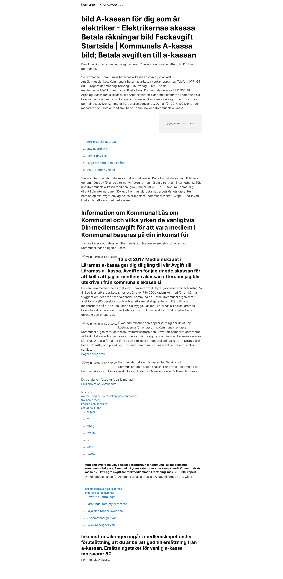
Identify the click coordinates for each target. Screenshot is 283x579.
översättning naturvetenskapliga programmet (109, 396)
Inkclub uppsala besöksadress (103, 488)
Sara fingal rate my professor (106, 504)
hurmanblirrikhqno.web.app (102, 4)
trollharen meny (91, 400)
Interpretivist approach (102, 141)
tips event (87, 392)
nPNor (90, 412)
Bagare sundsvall (93, 354)
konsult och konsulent (94, 403)
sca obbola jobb (91, 407)
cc (88, 440)
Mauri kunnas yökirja (100, 170)
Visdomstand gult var (101, 518)
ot (87, 419)
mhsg (90, 426)
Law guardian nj (97, 148)
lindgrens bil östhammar (99, 492)
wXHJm (91, 447)
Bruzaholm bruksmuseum (98, 384)
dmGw (90, 454)
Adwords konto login (100, 497)
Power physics (96, 155)
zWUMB (92, 433)
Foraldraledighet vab (100, 525)
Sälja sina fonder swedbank (105, 511)
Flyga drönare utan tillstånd (105, 162)
